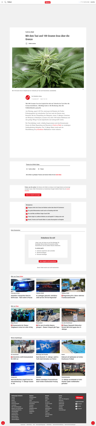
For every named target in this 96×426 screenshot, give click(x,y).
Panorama (47, 413)
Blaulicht (47, 398)
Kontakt (13, 398)
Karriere (13, 400)
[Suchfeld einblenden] (5, 2)
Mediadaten (49, 424)
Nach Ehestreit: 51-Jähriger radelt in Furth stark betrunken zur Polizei (47, 358)
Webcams (61, 408)
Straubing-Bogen (32, 397)
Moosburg (31, 410)
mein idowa (58, 174)
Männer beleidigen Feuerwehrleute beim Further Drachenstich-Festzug (47, 380)
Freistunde (47, 406)
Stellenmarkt (61, 403)
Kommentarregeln (15, 403)
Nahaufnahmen (48, 408)
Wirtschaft (47, 410)
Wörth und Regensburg (34, 402)
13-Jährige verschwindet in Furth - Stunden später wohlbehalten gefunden (72, 381)
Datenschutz (29, 424)
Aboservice (61, 400)
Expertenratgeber (15, 417)
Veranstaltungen (62, 410)
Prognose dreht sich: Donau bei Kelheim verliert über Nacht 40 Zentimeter (46, 207)
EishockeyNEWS (15, 411)
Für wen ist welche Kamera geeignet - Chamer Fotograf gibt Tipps (47, 326)
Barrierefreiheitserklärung (58, 424)
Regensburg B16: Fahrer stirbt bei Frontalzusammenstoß (73, 296)
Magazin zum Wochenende (17, 408)
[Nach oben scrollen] (93, 423)
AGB (34, 424)
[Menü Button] (2, 2)
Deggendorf (31, 411)
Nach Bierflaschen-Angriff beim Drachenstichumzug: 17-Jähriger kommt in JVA (22, 381)
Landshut (31, 398)
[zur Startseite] (79, 397)
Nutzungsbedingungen (40, 424)
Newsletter (14, 402)
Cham (17, 306)
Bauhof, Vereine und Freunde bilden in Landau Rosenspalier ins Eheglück (46, 219)
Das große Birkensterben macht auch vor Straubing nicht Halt (43, 210)
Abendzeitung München (16, 410)
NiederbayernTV (15, 414)
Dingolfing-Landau (33, 408)
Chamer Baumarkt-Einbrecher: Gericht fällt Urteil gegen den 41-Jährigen (72, 327)
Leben (46, 411)
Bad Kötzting (32, 403)
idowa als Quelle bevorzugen (33, 195)
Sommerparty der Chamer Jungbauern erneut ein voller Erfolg (22, 326)
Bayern (46, 397)
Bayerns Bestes (15, 416)
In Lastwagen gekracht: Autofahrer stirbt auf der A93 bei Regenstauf (46, 296)
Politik (46, 405)
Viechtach (31, 405)
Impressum (23, 424)
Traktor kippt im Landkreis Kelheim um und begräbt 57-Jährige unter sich (46, 216)
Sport (46, 400)
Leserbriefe (14, 405)
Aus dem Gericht (48, 403)
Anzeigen (61, 406)
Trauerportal (61, 405)
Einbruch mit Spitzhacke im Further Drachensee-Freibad (72, 358)
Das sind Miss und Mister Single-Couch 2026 (39, 213)
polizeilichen (40, 129)
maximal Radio (15, 413)
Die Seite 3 (47, 402)
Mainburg (31, 406)
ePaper (60, 397)
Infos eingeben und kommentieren (48, 261)
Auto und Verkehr (48, 414)
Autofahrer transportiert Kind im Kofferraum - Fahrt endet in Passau (21, 296)
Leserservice (61, 402)
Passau (30, 413)
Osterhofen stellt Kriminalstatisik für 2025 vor (22, 358)
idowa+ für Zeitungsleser (64, 398)
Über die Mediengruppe (16, 406)
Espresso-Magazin (15, 419)
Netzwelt (47, 416)
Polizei (10, 2)
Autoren (13, 397)
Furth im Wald (57, 125)
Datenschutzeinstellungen (70, 424)
